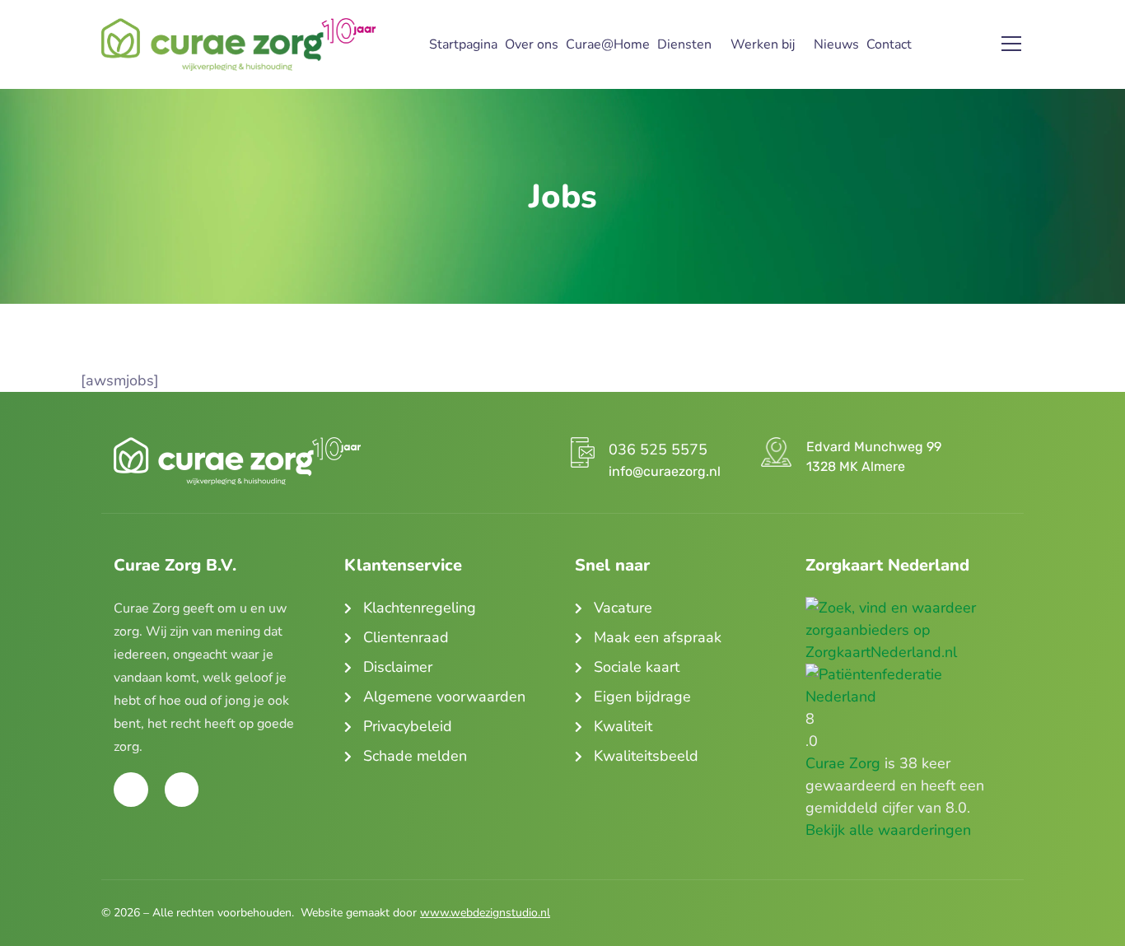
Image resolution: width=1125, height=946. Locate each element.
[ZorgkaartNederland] (908, 607)
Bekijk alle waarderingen (888, 830)
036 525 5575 (658, 449)
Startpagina (463, 44)
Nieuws (836, 44)
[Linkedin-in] (182, 789)
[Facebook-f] (131, 789)
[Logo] (238, 44)
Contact (889, 44)
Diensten (684, 44)
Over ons (531, 44)
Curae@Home (608, 44)
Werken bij (763, 44)
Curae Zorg (842, 763)
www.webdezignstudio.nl (485, 912)
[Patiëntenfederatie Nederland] (908, 674)
